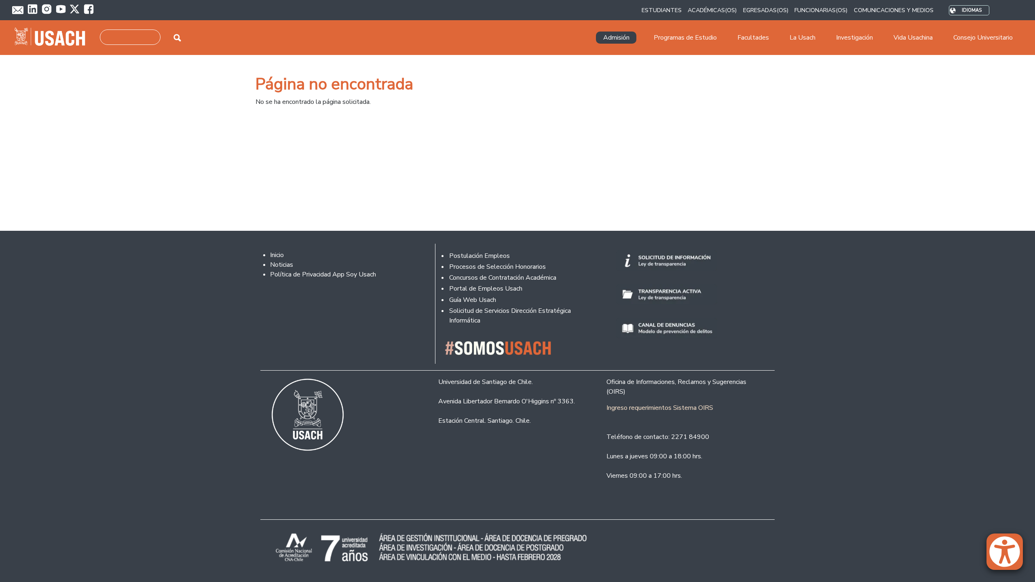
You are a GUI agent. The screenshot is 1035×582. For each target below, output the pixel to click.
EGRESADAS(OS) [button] (765, 10)
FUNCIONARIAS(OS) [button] (820, 10)
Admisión (616, 37)
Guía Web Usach (472, 299)
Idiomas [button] (972, 10)
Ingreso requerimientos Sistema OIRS (659, 407)
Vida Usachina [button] (913, 37)
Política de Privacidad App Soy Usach (323, 274)
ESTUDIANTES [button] (662, 10)
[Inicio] (53, 37)
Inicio (277, 255)
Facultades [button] (753, 37)
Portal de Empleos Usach (485, 288)
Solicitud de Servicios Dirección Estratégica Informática (510, 315)
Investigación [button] (854, 37)
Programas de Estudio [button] (685, 37)
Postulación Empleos (479, 255)
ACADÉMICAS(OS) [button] (712, 10)
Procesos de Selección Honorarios (497, 266)
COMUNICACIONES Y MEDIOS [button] (894, 10)
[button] (1009, 555)
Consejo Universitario (983, 37)
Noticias (281, 264)
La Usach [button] (802, 37)
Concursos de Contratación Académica (502, 277)
